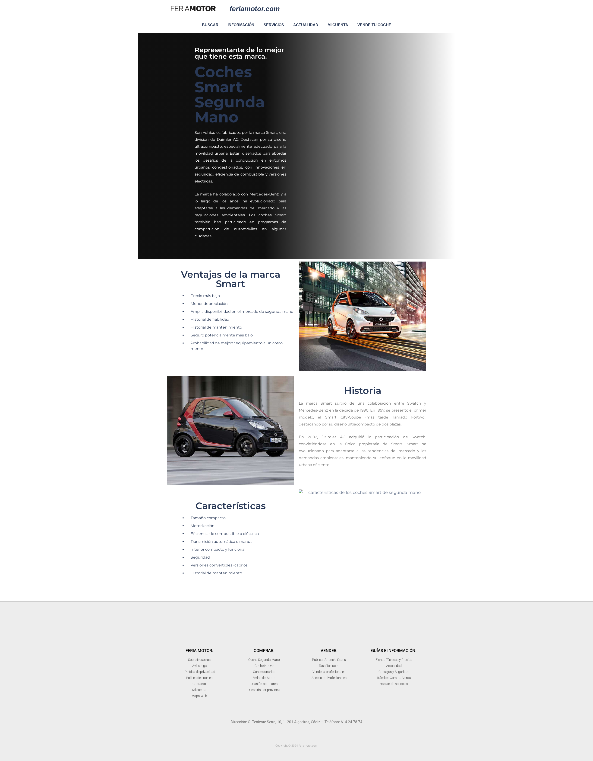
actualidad (305, 25)
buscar (210, 25)
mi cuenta (338, 25)
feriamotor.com (255, 9)
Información (241, 25)
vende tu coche (374, 25)
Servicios (274, 25)
